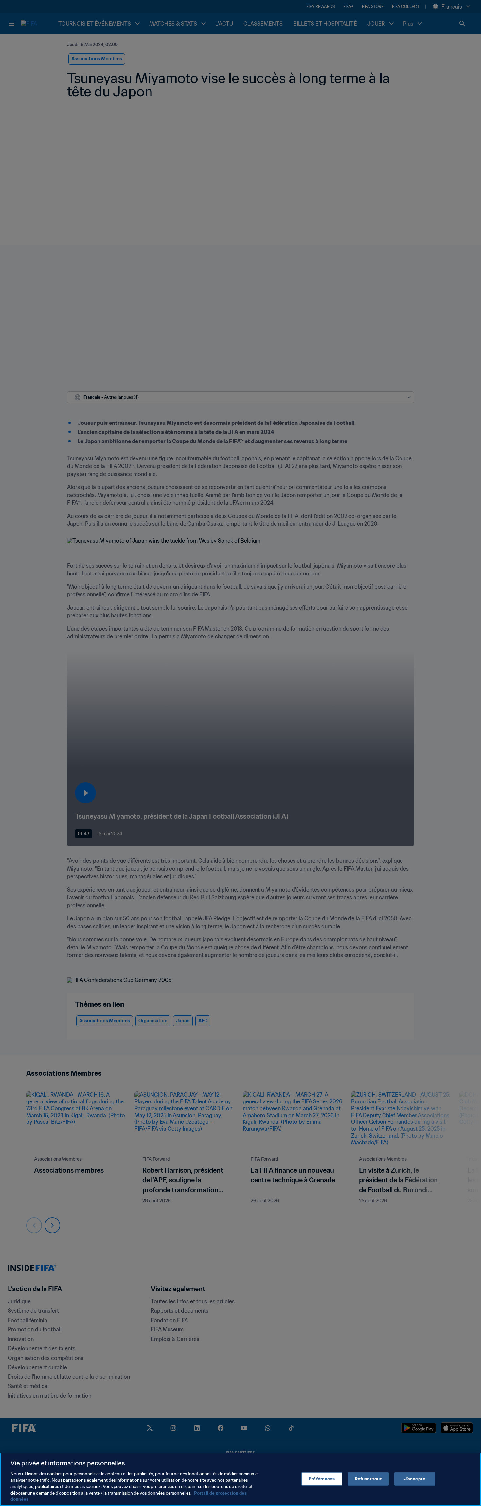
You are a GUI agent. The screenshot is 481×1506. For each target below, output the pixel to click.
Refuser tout (368, 1478)
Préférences (322, 1478)
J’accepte (414, 1478)
